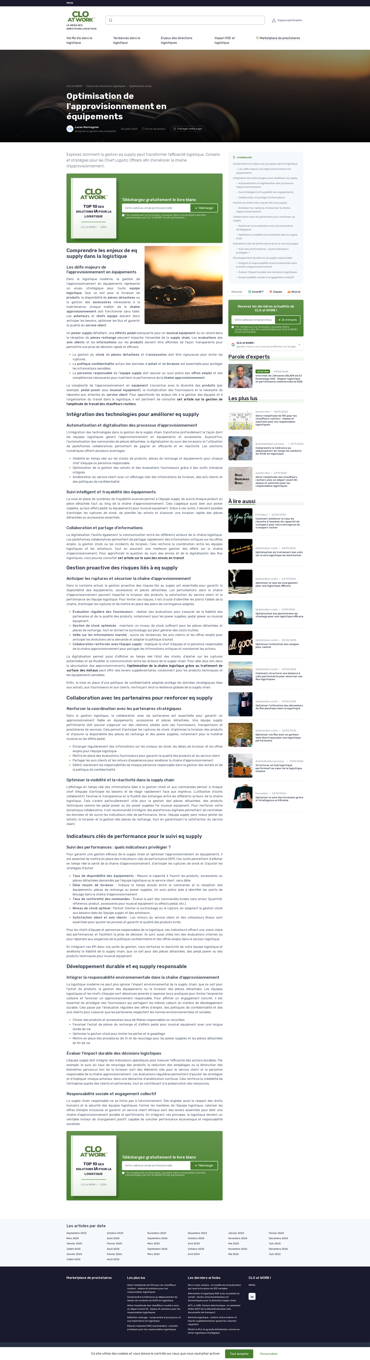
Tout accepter (239, 1354)
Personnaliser (269, 1354)
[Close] (255, 651)
